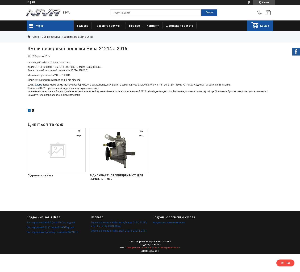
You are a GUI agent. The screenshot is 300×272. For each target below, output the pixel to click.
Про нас (134, 25)
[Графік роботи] (268, 12)
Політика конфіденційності (166, 247)
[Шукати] (209, 12)
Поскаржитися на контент (139, 247)
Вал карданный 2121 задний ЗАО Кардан (50, 227)
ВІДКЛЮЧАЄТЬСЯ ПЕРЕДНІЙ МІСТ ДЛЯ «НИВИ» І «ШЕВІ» (116, 177)
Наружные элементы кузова (169, 222)
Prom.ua (167, 241)
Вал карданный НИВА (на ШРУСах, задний (51, 222)
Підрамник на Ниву (40, 175)
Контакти (153, 25)
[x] (33, 111)
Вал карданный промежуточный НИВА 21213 (52, 232)
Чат (288, 263)
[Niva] (43, 13)
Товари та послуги (107, 25)
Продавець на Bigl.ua (150, 244)
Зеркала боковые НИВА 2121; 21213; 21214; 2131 (119, 230)
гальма (38, 84)
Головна (82, 25)
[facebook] (29, 111)
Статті (36, 36)
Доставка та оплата (179, 25)
